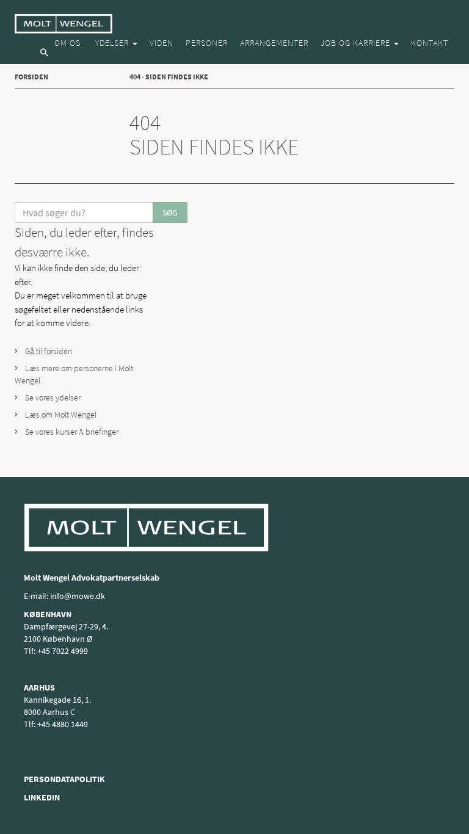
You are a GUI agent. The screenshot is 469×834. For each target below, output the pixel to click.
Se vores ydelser (52, 397)
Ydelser (112, 42)
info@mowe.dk (77, 595)
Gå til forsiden (47, 351)
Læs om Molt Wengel (59, 414)
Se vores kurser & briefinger (70, 431)
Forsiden (31, 76)
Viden (161, 42)
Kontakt (429, 42)
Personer (207, 42)
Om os (67, 42)
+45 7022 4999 (62, 650)
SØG (170, 212)
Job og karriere (357, 42)
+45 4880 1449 (62, 724)
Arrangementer (274, 42)
